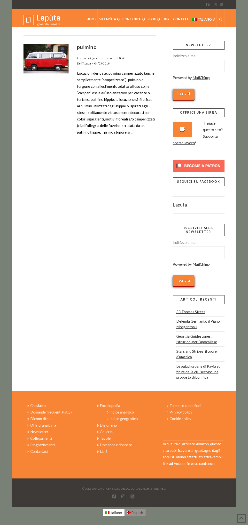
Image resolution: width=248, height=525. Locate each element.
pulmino (86, 47)
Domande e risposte (116, 445)
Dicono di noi (41, 418)
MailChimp (201, 77)
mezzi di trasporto (104, 58)
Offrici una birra (43, 425)
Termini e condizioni (185, 405)
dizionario (86, 58)
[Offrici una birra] (182, 129)
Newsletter (39, 432)
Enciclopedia (110, 405)
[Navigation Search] (220, 18)
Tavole (105, 438)
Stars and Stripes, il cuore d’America (196, 354)
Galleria (106, 432)
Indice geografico (123, 418)
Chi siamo (38, 405)
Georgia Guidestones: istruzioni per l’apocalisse (196, 339)
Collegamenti (41, 438)
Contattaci (39, 451)
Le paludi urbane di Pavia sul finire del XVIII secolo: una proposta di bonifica (198, 371)
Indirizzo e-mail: (185, 56)
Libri (103, 451)
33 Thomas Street (190, 312)
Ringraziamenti (42, 445)
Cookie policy (180, 418)
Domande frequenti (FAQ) (51, 412)
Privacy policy (181, 412)
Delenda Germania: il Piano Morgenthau (198, 324)
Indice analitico (121, 412)
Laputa (180, 204)
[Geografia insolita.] (41, 20)
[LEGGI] (46, 58)
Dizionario (108, 425)
